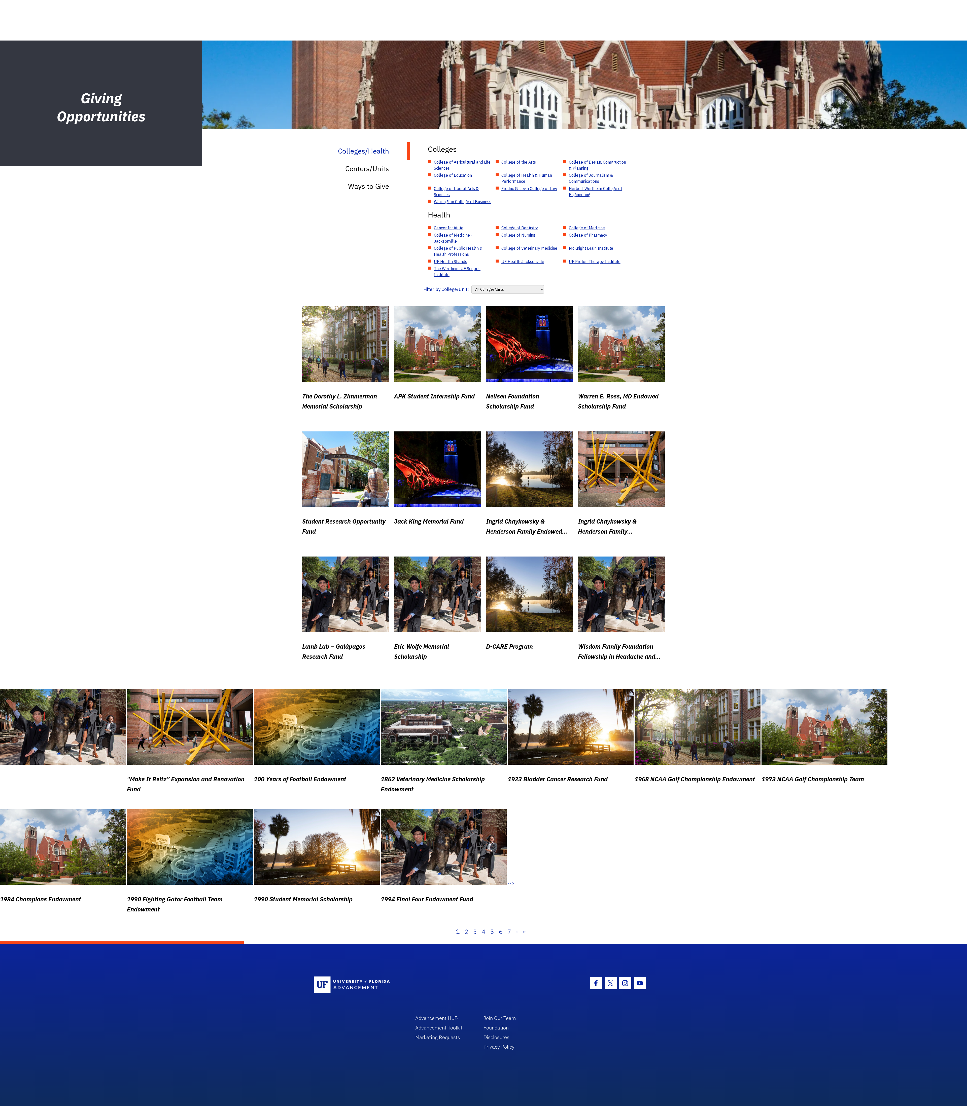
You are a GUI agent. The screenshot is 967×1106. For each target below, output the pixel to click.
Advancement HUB (436, 1018)
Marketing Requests (437, 1037)
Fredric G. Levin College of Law (529, 188)
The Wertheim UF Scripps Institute (457, 271)
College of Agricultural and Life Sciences (462, 165)
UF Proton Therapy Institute (594, 261)
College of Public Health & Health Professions (458, 251)
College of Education (453, 175)
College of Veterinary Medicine (529, 248)
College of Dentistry (519, 227)
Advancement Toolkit (439, 1027)
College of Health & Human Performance (526, 178)
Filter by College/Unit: (446, 289)
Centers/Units (367, 168)
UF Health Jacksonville (522, 261)
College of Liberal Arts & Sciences (456, 191)
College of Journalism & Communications (591, 178)
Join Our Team (500, 1018)
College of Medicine (587, 227)
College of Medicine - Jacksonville (453, 238)
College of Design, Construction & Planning (597, 165)
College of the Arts (518, 162)
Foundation (496, 1027)
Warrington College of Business (462, 201)
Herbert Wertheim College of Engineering (595, 191)
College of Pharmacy (588, 235)
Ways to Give (368, 186)
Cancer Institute (448, 227)
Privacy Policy (499, 1046)
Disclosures (496, 1037)
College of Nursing (518, 235)
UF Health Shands (450, 261)
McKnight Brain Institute (591, 248)
